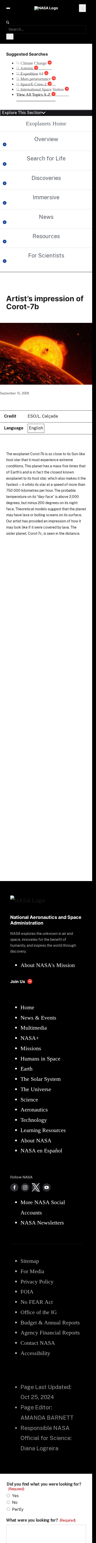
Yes (15, 1495)
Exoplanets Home (46, 123)
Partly (18, 1509)
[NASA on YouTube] (46, 1187)
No (14, 1502)
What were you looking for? (41, 1520)
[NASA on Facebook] (14, 1187)
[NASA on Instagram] (25, 1187)
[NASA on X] (36, 1187)
